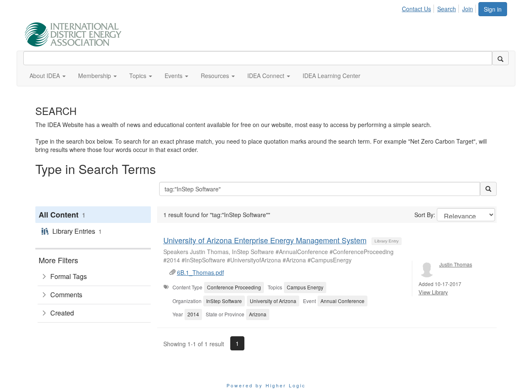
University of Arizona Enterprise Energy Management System (265, 240)
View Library (433, 292)
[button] (47, 75)
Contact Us (416, 9)
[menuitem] (418, 7)
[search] (500, 58)
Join (467, 9)
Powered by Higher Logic (266, 385)
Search (446, 9)
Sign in (493, 9)
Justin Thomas (455, 264)
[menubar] (439, 7)
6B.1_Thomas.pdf (200, 272)
